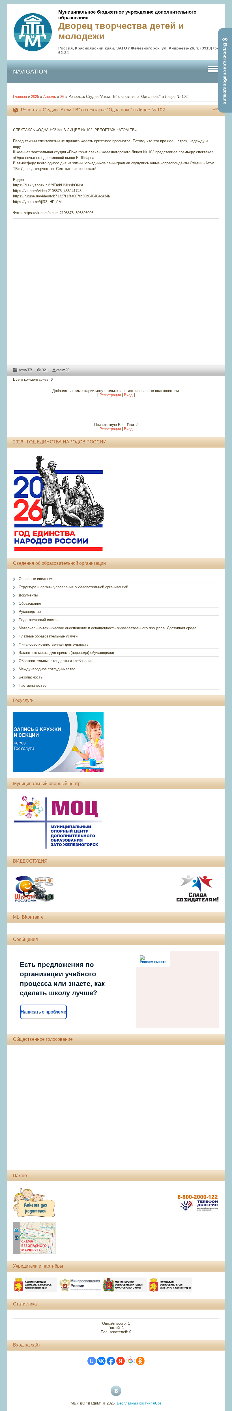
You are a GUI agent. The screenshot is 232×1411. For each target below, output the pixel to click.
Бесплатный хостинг (134, 1403)
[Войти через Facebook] (111, 1361)
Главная (20, 96)
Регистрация (110, 395)
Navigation (30, 71)
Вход (128, 395)
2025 (35, 96)
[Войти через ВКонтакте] (101, 1361)
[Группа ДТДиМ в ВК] (116, 1391)
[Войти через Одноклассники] (140, 1361)
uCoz (157, 1403)
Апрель (49, 96)
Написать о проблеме (43, 1011)
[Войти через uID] (91, 1361)
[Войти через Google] (130, 1360)
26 (62, 96)
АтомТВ (25, 370)
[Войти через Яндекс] (120, 1361)
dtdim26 (62, 370)
